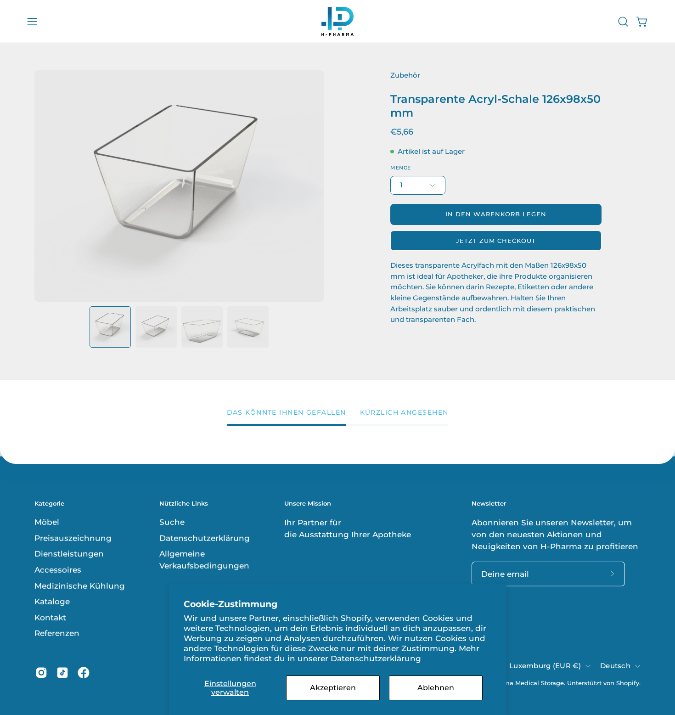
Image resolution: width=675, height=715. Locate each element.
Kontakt (50, 617)
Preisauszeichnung (73, 537)
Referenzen (56, 633)
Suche (172, 522)
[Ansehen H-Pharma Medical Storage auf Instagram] (41, 673)
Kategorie (49, 503)
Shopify (627, 682)
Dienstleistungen (69, 553)
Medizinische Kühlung (79, 585)
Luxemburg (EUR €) (545, 665)
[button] (623, 21)
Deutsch (615, 665)
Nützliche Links (183, 503)
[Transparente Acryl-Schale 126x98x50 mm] (110, 327)
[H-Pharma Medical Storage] (337, 21)
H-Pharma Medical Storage (523, 682)
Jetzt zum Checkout (495, 240)
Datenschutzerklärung (376, 658)
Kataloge (52, 601)
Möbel (46, 522)
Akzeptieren (333, 687)
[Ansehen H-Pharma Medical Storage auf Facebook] (83, 673)
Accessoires (57, 569)
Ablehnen (435, 687)
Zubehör (405, 75)
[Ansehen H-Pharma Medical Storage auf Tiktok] (62, 673)
